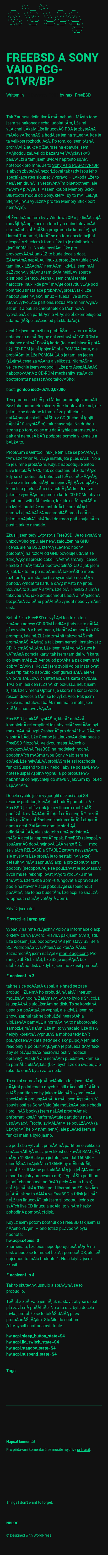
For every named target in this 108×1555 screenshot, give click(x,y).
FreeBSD (83, 95)
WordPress (42, 1535)
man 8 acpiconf (73, 953)
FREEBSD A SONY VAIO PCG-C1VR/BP (52, 69)
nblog (12, 1523)
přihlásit (83, 1449)
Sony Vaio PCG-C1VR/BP (75, 165)
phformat (15, 1117)
